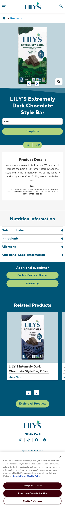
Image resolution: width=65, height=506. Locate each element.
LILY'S (9, 189)
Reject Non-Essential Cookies (32, 493)
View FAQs (32, 283)
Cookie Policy (19, 476)
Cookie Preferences (32, 501)
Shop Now (15, 377)
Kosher (39, 194)
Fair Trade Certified (49, 192)
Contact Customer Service (32, 275)
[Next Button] (36, 392)
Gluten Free (28, 194)
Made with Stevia (30, 192)
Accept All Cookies (32, 486)
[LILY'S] (3, 18)
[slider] (32, 355)
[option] (32, 55)
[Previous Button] (28, 393)
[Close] (60, 456)
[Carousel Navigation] (29, 82)
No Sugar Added (41, 189)
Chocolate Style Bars (23, 189)
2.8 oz (9, 122)
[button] (32, 131)
